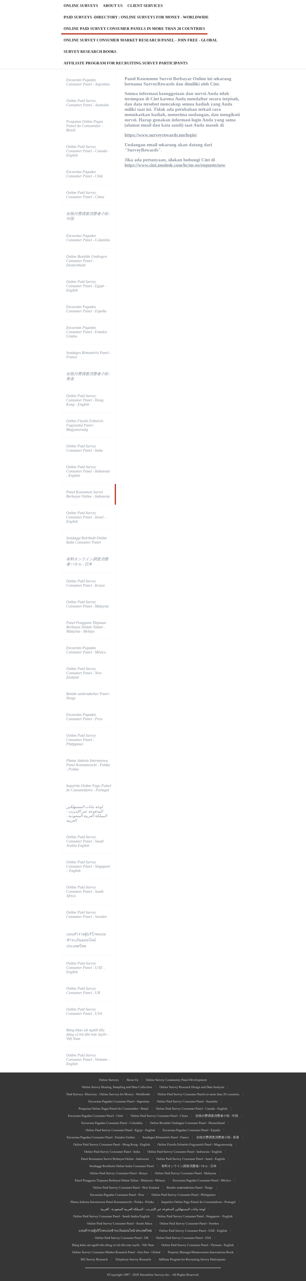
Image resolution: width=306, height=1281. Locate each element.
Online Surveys (109, 1080)
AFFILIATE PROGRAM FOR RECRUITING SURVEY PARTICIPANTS (126, 63)
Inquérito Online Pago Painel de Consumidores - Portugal (88, 788)
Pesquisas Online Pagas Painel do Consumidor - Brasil (84, 125)
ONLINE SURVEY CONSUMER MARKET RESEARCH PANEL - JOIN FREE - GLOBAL (141, 40)
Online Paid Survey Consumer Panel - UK (83, 990)
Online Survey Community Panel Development (176, 1080)
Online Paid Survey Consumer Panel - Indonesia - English (88, 471)
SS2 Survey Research (94, 1259)
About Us (132, 1080)
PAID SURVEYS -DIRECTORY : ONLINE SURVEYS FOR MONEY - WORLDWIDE (136, 17)
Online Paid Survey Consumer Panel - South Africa (85, 891)
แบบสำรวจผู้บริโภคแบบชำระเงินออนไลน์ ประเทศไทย (86, 940)
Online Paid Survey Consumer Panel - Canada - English (87, 151)
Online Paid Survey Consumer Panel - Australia (87, 103)
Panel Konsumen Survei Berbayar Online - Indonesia (88, 494)
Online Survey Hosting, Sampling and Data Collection (117, 1087)
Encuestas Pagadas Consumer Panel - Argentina (88, 82)
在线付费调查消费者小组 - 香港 (88, 376)
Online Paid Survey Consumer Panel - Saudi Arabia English (85, 841)
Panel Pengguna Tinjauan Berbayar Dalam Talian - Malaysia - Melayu (86, 627)
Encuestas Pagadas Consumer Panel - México (86, 650)
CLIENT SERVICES (145, 6)
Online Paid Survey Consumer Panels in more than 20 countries (198, 1094)
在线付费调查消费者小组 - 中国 (88, 216)
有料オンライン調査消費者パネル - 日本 (87, 561)
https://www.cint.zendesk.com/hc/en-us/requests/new (175, 165)
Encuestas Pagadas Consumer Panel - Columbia (88, 238)
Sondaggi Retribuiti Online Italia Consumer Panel (86, 540)
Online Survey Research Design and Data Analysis (191, 1087)
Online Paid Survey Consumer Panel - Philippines (81, 739)
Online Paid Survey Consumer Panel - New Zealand (84, 673)
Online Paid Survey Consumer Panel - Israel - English (86, 517)
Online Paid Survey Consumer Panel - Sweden (86, 914)
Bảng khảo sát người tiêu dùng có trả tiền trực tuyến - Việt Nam (87, 1034)
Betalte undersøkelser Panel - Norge (88, 696)
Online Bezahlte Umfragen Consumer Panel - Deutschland (86, 260)
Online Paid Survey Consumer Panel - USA (84, 1011)
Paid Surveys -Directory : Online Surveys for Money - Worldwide (108, 1094)
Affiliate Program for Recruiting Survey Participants (191, 1259)
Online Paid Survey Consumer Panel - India (84, 448)
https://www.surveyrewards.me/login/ (161, 134)
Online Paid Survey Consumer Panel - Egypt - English (86, 286)
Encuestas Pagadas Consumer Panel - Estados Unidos (86, 332)
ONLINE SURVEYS (81, 6)
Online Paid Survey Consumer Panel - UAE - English (85, 967)
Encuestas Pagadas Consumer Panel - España (86, 309)
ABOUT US (113, 6)
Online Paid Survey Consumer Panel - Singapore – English (88, 866)
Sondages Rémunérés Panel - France (88, 355)
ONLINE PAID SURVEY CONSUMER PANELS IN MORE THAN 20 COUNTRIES (134, 29)
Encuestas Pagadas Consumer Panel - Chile (84, 174)
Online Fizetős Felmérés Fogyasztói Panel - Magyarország (84, 425)
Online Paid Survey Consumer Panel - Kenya (85, 583)
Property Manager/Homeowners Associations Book (201, 1252)
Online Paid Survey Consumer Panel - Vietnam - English (87, 1059)
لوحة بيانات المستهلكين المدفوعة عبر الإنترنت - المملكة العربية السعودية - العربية (86, 813)
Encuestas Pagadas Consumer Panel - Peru (84, 717)
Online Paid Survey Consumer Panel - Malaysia (87, 604)
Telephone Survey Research (133, 1259)
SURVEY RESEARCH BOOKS (90, 52)
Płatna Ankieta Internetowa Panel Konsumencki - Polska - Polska (88, 764)
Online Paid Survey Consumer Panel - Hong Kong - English (85, 400)
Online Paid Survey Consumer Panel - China (85, 195)
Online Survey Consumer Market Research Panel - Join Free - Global (116, 1252)
